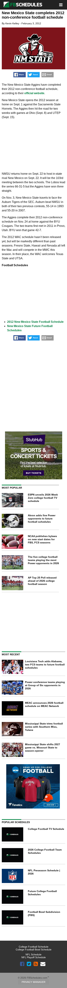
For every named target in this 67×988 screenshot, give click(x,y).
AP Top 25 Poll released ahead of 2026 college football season (42, 580)
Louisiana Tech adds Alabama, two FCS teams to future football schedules (45, 664)
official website (34, 93)
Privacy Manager (33, 982)
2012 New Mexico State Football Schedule (35, 321)
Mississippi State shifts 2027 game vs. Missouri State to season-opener (42, 747)
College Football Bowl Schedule (33, 949)
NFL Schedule (33, 954)
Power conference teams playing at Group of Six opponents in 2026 (45, 685)
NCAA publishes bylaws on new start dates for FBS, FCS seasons (42, 539)
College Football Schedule (33, 946)
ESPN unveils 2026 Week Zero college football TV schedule (43, 497)
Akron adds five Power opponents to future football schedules (41, 518)
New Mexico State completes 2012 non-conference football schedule (33, 15)
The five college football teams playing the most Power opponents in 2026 (43, 560)
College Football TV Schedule (46, 829)
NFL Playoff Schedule (33, 957)
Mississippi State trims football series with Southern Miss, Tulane (44, 726)
